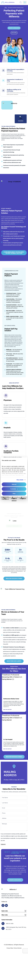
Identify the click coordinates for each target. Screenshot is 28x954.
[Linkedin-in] (6, 905)
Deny (14, 493)
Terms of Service (17, 948)
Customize (13, 489)
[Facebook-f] (2, 905)
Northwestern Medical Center (11, 698)
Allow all (14, 484)
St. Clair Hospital (7, 739)
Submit (3, 844)
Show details (20, 479)
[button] (25, 911)
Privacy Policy (10, 948)
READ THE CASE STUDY (7, 709)
